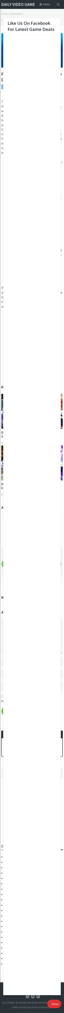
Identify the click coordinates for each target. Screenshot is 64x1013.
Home (4, 13)
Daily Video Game (18, 4)
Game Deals (16, 13)
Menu (46, 4)
